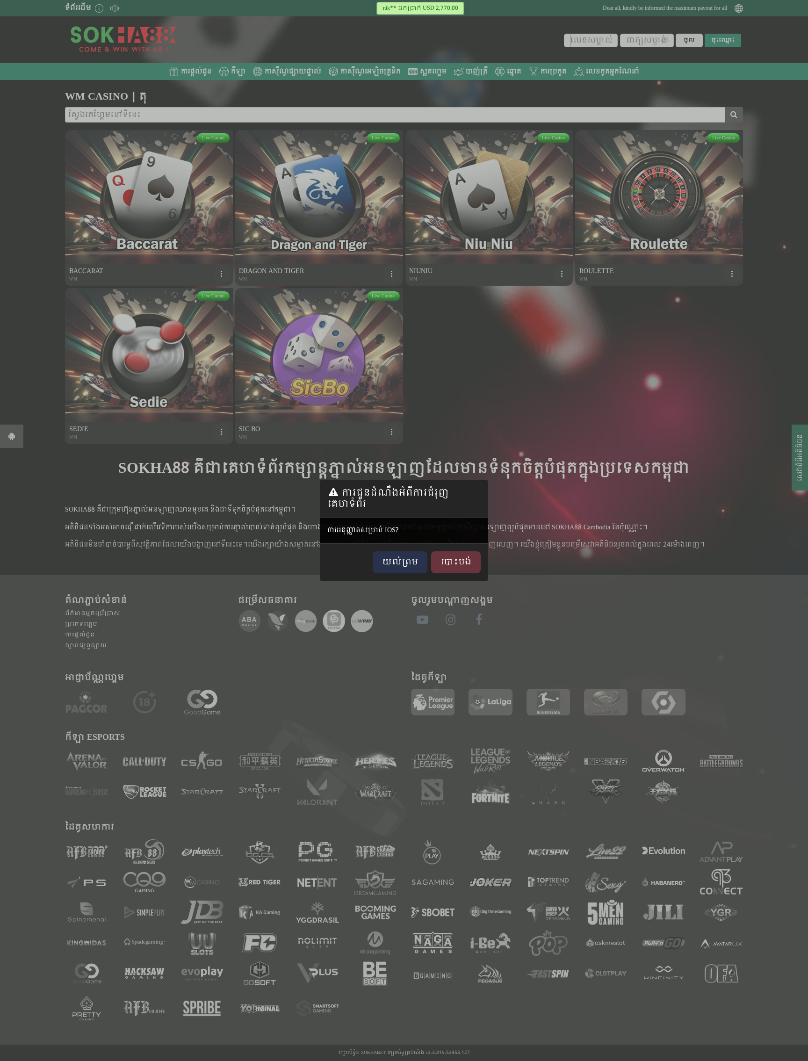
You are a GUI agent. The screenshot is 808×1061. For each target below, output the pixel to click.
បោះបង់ (455, 562)
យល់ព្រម (400, 562)
